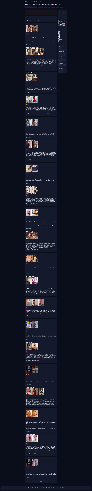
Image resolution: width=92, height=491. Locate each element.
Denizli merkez (60, 39)
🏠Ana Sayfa (26, 4)
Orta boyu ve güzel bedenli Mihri (31, 298)
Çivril (58, 41)
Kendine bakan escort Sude (30, 186)
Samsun (30, 4)
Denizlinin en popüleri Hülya (30, 457)
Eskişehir (59, 4)
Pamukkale (59, 40)
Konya (39, 4)
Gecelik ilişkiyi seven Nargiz (30, 434)
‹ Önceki (38, 481)
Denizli (53, 4)
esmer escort (60, 66)
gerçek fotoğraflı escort (61, 51)
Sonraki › (43, 481)
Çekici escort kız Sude (29, 231)
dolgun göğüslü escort (61, 71)
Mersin (34, 4)
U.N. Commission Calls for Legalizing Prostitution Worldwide (62, 12)
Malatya (49, 4)
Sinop (36, 4)
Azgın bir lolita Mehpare (30, 72)
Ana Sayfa (29, 487)
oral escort (63, 53)
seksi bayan (60, 53)
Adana (56, 4)
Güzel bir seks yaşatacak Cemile (31, 117)
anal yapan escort (61, 63)
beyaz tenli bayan (61, 58)
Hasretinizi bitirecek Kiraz (30, 342)
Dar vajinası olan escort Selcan (31, 95)
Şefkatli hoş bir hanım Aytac (30, 140)
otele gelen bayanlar (61, 46)
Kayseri (43, 4)
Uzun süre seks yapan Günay (30, 163)
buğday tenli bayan (61, 68)
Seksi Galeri (29, 6)
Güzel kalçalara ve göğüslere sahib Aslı (32, 47)
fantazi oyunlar (60, 61)
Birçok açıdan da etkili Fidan (30, 276)
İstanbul (46, 4)
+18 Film (26, 6)
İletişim (33, 6)
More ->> (36, 90)
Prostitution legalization (61, 13)
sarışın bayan (60, 56)
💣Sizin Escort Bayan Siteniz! (34, 1)
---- (28, 33)
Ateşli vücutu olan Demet (30, 319)
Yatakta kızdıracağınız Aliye (30, 387)
